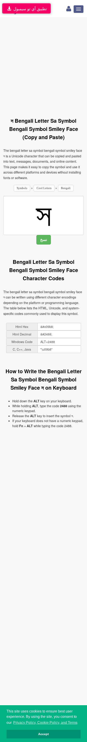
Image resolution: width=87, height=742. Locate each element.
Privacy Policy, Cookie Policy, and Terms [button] (45, 722)
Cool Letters (44, 188)
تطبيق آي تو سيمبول (29, 8)
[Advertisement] (43, 65)
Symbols (22, 188)
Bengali (65, 188)
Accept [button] (43, 734)
